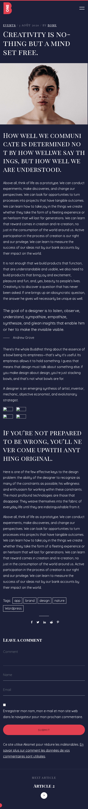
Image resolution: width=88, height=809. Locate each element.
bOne (52, 25)
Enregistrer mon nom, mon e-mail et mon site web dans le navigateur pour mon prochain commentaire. (43, 714)
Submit (44, 730)
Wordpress (13, 608)
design (44, 601)
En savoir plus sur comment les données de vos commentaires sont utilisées (43, 750)
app (17, 601)
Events (9, 25)
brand (30, 601)
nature (59, 601)
